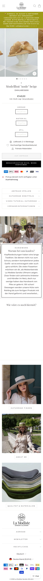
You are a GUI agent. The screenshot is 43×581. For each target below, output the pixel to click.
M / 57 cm (21, 112)
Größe (21, 107)
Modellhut (21, 134)
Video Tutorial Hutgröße (21, 201)
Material (21, 118)
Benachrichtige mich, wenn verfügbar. (21, 164)
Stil (21, 130)
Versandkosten (27, 99)
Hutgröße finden (21, 408)
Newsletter (21, 539)
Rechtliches (21, 547)
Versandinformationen (21, 206)
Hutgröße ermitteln (21, 196)
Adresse (21, 532)
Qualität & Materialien (21, 506)
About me (21, 457)
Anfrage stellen (21, 191)
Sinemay (21, 123)
